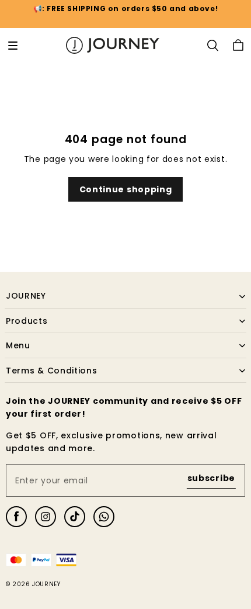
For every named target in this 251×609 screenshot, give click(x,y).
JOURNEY (46, 584)
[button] (13, 45)
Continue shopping (125, 189)
